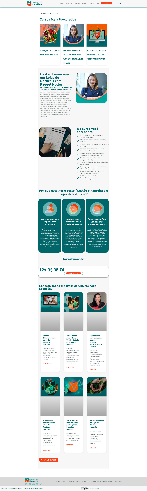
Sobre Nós (69, 3)
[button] (85, 3)
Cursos (84, 3)
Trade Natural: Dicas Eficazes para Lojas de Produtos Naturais (72, 424)
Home (61, 3)
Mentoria (77, 3)
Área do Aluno (107, 3)
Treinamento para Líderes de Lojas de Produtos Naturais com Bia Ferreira (96, 341)
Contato (92, 3)
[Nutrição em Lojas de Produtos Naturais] (50, 35)
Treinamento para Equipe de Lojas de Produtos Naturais (49, 424)
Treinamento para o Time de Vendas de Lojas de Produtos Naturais (73, 340)
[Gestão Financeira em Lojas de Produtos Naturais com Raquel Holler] (73, 35)
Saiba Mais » (47, 363)
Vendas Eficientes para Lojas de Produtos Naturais (49, 340)
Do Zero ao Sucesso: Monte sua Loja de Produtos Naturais (96, 55)
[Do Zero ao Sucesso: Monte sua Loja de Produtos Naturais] (97, 35)
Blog (98, 3)
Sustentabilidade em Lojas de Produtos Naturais (97, 423)
